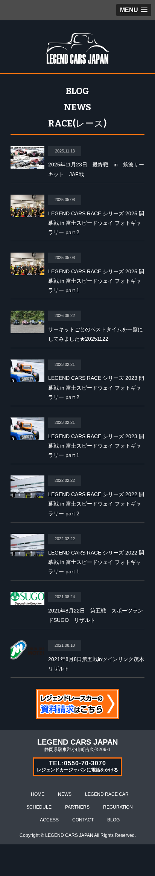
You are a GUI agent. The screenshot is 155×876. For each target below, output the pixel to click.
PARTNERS (77, 807)
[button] (133, 10)
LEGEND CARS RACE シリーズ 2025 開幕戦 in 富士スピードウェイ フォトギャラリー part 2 (96, 222)
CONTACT (83, 820)
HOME (37, 794)
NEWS (77, 107)
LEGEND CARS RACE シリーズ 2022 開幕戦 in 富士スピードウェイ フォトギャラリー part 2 (96, 503)
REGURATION (118, 807)
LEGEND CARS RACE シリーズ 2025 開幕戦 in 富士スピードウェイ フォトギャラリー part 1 (96, 280)
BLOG (77, 91)
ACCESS (49, 820)
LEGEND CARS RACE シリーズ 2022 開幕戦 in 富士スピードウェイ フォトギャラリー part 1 (96, 562)
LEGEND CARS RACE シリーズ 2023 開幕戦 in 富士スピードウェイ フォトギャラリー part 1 (96, 445)
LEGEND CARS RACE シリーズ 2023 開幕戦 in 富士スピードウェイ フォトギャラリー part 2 (96, 387)
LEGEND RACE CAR (107, 794)
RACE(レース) (77, 123)
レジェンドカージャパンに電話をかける (77, 766)
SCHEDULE (39, 807)
